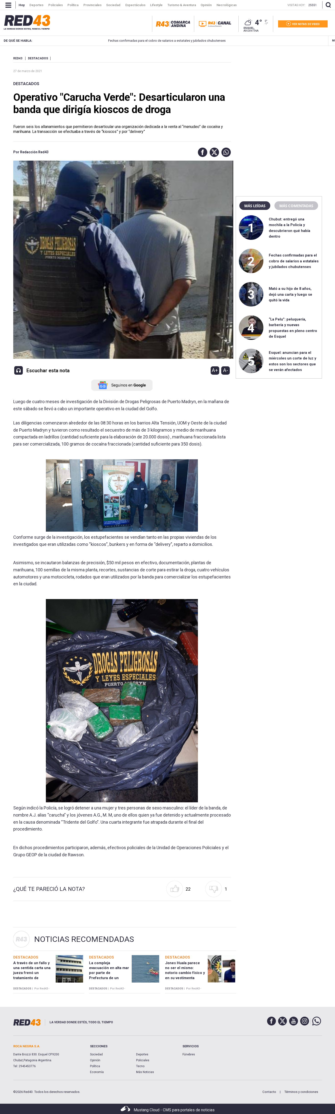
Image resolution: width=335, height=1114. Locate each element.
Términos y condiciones (301, 1092)
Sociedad (96, 1054)
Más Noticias (145, 1072)
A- (225, 370)
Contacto (269, 1092)
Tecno (140, 1066)
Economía (97, 1072)
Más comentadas (296, 205)
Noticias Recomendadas (84, 939)
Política (95, 1066)
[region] (279, 87)
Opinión (95, 1060)
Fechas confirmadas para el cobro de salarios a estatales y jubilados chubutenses (137, 40)
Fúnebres (188, 1054)
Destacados (26, 83)
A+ (215, 370)
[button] (201, 152)
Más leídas (254, 205)
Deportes (142, 1054)
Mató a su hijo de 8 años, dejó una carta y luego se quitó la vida (290, 294)
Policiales (142, 1060)
